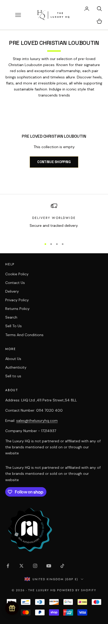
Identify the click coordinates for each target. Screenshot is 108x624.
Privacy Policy (17, 300)
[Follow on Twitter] (21, 565)
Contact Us (15, 282)
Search (11, 317)
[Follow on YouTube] (48, 565)
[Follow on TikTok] (62, 565)
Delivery (12, 291)
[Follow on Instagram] (35, 565)
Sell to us (13, 376)
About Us (13, 358)
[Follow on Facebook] (7, 565)
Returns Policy (17, 308)
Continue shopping (54, 162)
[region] (54, 219)
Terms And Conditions (24, 334)
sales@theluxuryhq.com (37, 420)
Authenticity (15, 367)
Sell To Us (13, 326)
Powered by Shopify (76, 590)
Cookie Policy (17, 274)
